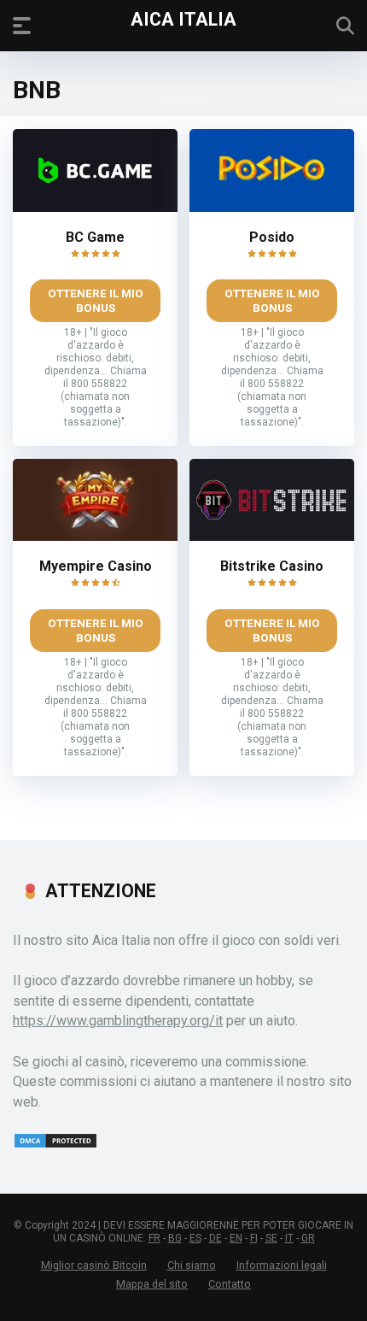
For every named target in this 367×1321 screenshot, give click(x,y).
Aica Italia (183, 18)
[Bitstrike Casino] (271, 536)
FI (254, 1238)
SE (271, 1238)
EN (236, 1238)
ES (195, 1238)
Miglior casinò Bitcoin (94, 1265)
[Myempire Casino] (95, 536)
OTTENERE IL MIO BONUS (95, 300)
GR (308, 1238)
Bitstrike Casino (271, 566)
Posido (271, 237)
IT (289, 1238)
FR (154, 1238)
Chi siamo (191, 1265)
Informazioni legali (281, 1265)
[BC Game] (95, 207)
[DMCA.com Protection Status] (55, 1144)
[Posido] (271, 207)
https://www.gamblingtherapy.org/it (118, 1021)
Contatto (229, 1283)
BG (175, 1238)
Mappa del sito (152, 1283)
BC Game (95, 237)
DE (215, 1238)
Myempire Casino (95, 566)
